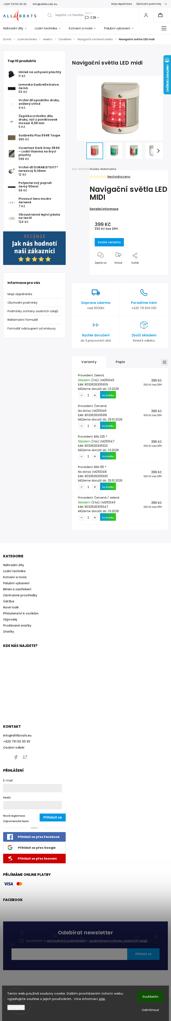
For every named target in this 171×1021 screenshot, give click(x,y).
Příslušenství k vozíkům (20, 613)
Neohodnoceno (118, 176)
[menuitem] (17, 28)
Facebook (16, 757)
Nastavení (16, 1007)
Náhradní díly (13, 565)
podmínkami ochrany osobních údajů (118, 941)
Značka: (103, 169)
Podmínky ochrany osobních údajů (33, 311)
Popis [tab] (120, 362)
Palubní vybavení (16, 583)
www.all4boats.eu (25, 757)
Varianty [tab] (89, 362)
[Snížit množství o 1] (81, 395)
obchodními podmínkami (66, 941)
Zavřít (155, 269)
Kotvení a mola (14, 577)
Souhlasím (150, 996)
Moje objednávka (121, 4)
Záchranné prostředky (20, 595)
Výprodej (10, 619)
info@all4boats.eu (17, 735)
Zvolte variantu (109, 242)
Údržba (8, 601)
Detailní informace (104, 209)
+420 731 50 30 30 (16, 741)
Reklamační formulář (23, 320)
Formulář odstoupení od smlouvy (32, 328)
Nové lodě (11, 607)
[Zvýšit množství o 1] (95, 395)
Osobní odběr (14, 747)
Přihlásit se (143, 954)
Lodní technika (14, 571)
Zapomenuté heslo (16, 821)
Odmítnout (150, 1010)
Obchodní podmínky (148, 4)
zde (102, 999)
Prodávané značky (17, 625)
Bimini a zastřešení (17, 589)
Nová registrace (14, 816)
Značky (8, 631)
